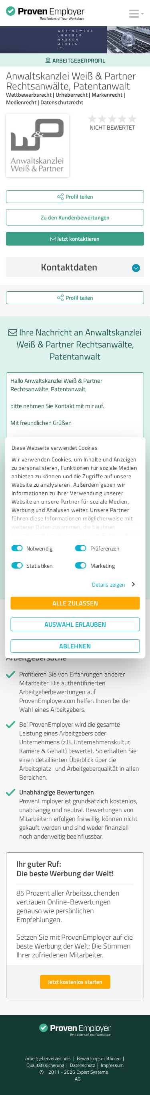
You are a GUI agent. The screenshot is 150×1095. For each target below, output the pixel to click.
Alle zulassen (75, 602)
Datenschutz (82, 1065)
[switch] (80, 548)
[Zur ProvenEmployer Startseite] (45, 15)
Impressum (112, 1065)
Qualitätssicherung (45, 1065)
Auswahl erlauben (75, 624)
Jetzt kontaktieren (78, 238)
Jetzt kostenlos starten (75, 981)
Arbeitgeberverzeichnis (48, 1058)
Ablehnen (75, 645)
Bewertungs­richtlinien (98, 1058)
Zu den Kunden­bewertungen (75, 217)
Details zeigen (108, 584)
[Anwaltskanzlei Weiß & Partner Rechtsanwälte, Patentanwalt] (37, 146)
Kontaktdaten (69, 267)
